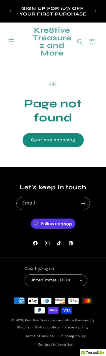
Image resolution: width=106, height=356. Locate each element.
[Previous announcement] (10, 11)
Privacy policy (77, 327)
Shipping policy (73, 336)
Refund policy (47, 327)
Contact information (55, 344)
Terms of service (40, 336)
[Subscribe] (83, 203)
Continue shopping (53, 140)
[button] (11, 41)
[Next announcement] (95, 11)
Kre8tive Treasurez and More (49, 320)
